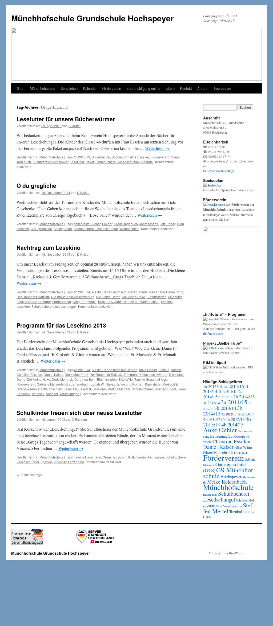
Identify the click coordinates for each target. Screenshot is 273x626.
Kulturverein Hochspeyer (50, 162)
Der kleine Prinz (171, 292)
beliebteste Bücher (87, 223)
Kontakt (186, 88)
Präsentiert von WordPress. (226, 553)
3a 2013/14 (211, 402)
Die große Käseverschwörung (72, 296)
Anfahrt (202, 88)
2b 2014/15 (244, 396)
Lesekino (23, 306)
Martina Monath (118, 389)
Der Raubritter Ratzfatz (33, 296)
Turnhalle (237, 511)
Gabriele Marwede (50, 384)
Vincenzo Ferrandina (69, 462)
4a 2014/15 (214, 419)
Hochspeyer (231, 476)
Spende (147, 162)
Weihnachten (129, 228)
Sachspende (63, 228)
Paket (90, 162)
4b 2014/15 (232, 424)
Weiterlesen (157, 148)
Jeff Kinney (167, 223)
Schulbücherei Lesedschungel (117, 162)
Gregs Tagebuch (126, 223)
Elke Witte (175, 296)
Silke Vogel (223, 506)
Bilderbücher (101, 157)
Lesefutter (77, 162)
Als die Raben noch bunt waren (114, 292)
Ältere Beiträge (29, 474)
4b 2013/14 (82, 292)
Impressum (222, 88)
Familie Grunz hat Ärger (34, 301)
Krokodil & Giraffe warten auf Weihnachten (128, 301)
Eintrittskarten (156, 296)
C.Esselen (79, 419)
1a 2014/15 (233, 386)
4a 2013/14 (245, 414)
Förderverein (111, 88)
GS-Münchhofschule (229, 473)
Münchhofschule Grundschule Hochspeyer (92, 18)
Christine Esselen (136, 157)
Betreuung (218, 436)
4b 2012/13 (235, 419)
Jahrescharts (148, 223)
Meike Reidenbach (227, 481)
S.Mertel (75, 125)
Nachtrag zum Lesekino (49, 247)
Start (21, 88)
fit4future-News (213, 333)
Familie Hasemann (87, 457)
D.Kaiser (83, 192)
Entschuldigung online (143, 88)
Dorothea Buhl (84, 379)
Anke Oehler (148, 369)
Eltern (170, 88)
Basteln (163, 369)
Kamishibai (153, 384)
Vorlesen (38, 393)
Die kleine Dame (108, 296)
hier (251, 190)
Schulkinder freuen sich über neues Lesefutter (79, 413)
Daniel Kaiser (148, 292)
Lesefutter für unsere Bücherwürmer (66, 119)
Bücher (117, 157)
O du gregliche (36, 185)
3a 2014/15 (234, 402)
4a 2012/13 (229, 414)
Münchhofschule (42, 88)
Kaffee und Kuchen (129, 384)
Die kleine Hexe (133, 296)
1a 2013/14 (212, 386)
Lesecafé (70, 389)
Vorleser (52, 393)
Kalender (90, 88)
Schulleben (69, 88)
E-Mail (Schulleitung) (220, 171)
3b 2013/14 (225, 408)
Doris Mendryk (62, 379)
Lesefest (167, 301)
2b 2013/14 (225, 397)
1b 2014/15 (228, 391)
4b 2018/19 (82, 157)
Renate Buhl (210, 494)
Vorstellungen (69, 393)
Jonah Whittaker (102, 384)
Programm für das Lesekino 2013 (61, 325)
